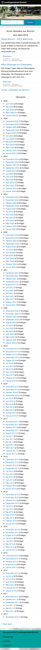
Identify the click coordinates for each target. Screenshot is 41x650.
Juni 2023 (10, 214)
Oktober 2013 (11, 561)
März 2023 (10, 223)
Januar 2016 (11, 488)
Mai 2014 (9, 544)
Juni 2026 (10, 103)
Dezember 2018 (12, 386)
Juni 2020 (10, 328)
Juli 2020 (9, 325)
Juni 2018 (10, 401)
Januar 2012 (11, 590)
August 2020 (11, 322)
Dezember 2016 (12, 459)
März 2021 (10, 299)
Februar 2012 (11, 587)
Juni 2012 (10, 579)
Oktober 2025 (11, 127)
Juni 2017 (10, 439)
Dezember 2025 (12, 121)
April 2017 (10, 445)
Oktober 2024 (11, 165)
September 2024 (12, 168)
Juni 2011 (10, 605)
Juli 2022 (9, 249)
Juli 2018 (9, 398)
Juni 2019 (10, 366)
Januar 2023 (11, 229)
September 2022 (12, 243)
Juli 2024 (9, 173)
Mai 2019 (9, 369)
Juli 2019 (9, 363)
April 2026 (10, 109)
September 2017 (12, 430)
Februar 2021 (11, 302)
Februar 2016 (11, 485)
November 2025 (12, 124)
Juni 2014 (10, 541)
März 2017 (10, 447)
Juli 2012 (9, 576)
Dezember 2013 (12, 555)
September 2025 (12, 130)
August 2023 (11, 208)
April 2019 (10, 372)
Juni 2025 (10, 138)
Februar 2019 (11, 377)
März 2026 (10, 112)
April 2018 (10, 407)
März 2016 (10, 483)
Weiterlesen (7, 56)
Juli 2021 (9, 287)
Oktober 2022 (11, 240)
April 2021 (10, 296)
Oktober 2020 (11, 316)
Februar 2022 (11, 264)
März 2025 (10, 147)
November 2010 (12, 617)
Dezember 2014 (12, 529)
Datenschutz (8, 636)
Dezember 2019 (12, 348)
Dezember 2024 (12, 159)
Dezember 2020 (12, 311)
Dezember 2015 (12, 494)
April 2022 (10, 258)
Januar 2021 (11, 305)
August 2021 (11, 284)
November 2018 (12, 389)
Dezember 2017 (12, 421)
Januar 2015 (11, 523)
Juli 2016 (9, 471)
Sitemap (6, 641)
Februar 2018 (11, 412)
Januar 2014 (11, 550)
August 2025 (11, 133)
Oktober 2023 (11, 203)
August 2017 (11, 433)
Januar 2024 (11, 191)
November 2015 (12, 497)
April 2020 (10, 334)
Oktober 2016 (11, 465)
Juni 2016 (10, 474)
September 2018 (12, 395)
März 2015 (10, 517)
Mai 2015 (9, 512)
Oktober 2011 (11, 599)
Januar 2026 (11, 115)
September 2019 (12, 357)
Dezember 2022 (12, 235)
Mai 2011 (9, 608)
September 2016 (12, 468)
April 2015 (10, 515)
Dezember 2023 (12, 197)
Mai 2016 (9, 477)
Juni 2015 (10, 509)
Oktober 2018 (11, 392)
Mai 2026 (9, 106)
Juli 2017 (9, 436)
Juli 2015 (9, 506)
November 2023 (12, 200)
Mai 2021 (9, 293)
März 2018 (10, 410)
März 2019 (10, 375)
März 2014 (10, 547)
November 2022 (12, 238)
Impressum (7, 632)
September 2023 (12, 205)
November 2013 (12, 558)
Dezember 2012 (12, 573)
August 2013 (11, 564)
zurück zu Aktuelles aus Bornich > (15, 89)
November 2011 (12, 596)
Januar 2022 (11, 267)
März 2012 (10, 584)
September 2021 (12, 281)
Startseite (7, 645)
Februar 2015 (11, 520)
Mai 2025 (9, 141)
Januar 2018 (11, 415)
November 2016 (12, 462)
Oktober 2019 (11, 354)
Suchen (30, 22)
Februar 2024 (11, 188)
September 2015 (12, 503)
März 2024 (10, 185)
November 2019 (12, 351)
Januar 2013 (11, 567)
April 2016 (10, 480)
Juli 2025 (9, 136)
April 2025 (10, 144)
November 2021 (12, 275)
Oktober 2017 (11, 427)
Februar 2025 (11, 150)
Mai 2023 (9, 217)
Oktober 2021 (11, 278)
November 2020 (12, 313)
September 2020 (12, 319)
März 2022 (10, 261)
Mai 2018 (9, 404)
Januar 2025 (11, 153)
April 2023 (10, 220)
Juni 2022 (10, 252)
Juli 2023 (9, 211)
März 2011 (10, 611)
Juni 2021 (10, 290)
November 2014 (12, 532)
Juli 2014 (9, 538)
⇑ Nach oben (6, 624)
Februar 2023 (11, 226)
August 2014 (11, 535)
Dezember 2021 (12, 273)
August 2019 (11, 360)
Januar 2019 (11, 380)
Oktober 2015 (11, 500)
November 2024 (12, 162)
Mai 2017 (9, 442)
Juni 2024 (10, 176)
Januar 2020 (11, 343)
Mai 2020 (9, 331)
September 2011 (12, 602)
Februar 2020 (11, 340)
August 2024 (11, 171)
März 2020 (10, 337)
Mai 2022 (9, 255)
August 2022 (11, 246)
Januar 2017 (11, 453)
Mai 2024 (9, 179)
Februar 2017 (11, 450)
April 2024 (10, 182)
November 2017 (12, 424)
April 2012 (10, 582)
